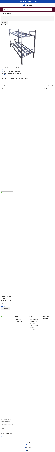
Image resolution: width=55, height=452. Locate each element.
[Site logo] (27, 5)
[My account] (53, 9)
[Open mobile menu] (1, 9)
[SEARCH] (50, 9)
